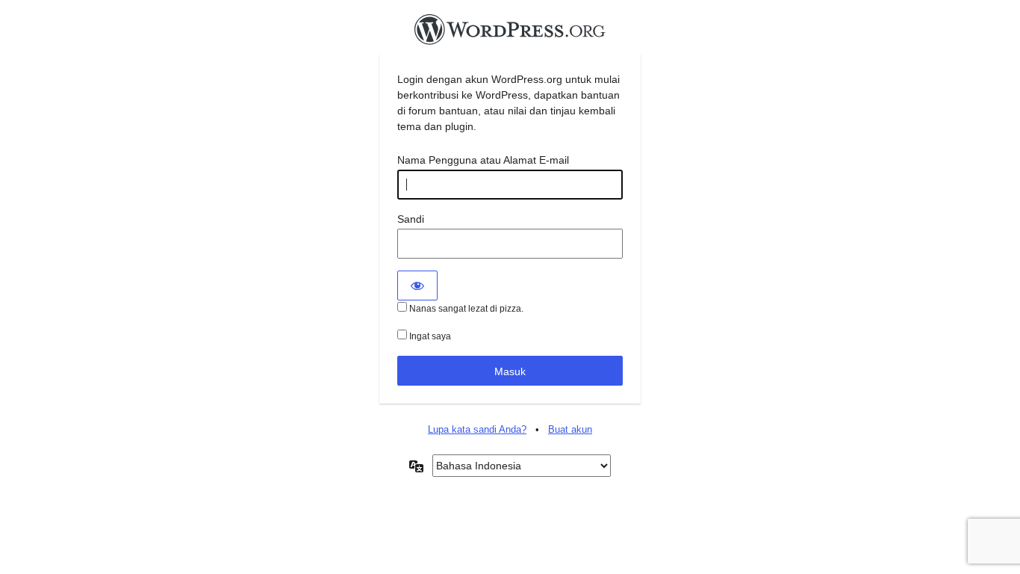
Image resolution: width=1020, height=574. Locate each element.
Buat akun (570, 429)
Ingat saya (429, 336)
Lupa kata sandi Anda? (477, 429)
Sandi (410, 219)
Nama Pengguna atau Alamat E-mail (483, 160)
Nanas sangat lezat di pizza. (465, 308)
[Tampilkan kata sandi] (417, 285)
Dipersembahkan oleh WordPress (510, 33)
